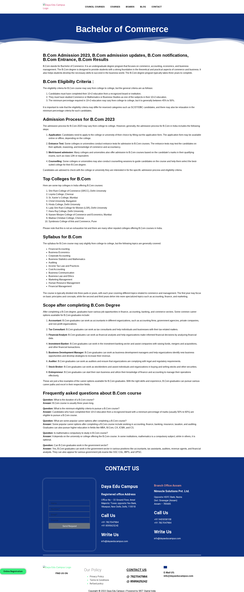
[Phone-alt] (196, 4)
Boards (130, 7)
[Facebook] (171, 4)
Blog (143, 7)
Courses (115, 7)
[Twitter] (61, 578)
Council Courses (95, 7)
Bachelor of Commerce (72, 66)
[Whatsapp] (187, 4)
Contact (157, 7)
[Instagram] (179, 4)
